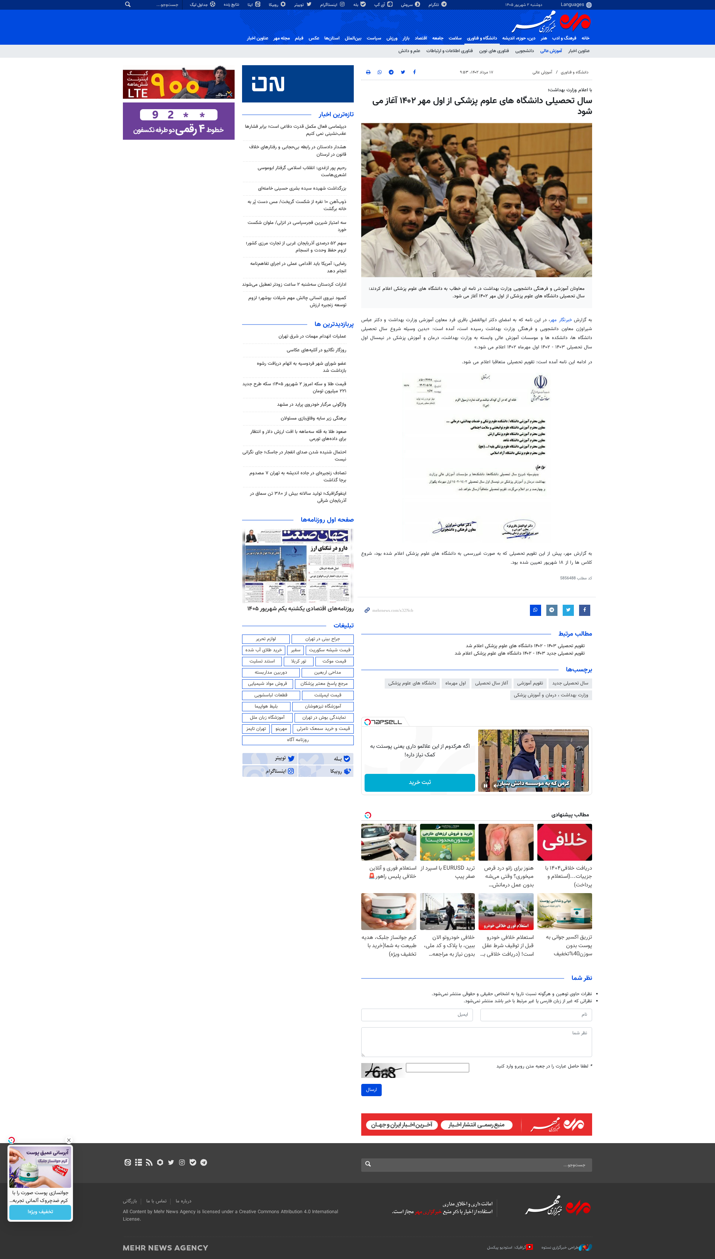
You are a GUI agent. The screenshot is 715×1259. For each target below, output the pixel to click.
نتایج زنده (232, 4)
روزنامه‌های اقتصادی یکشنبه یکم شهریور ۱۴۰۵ (300, 608)
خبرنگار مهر (561, 320)
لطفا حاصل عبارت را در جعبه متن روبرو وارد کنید (544, 1066)
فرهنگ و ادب (564, 38)
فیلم (299, 38)
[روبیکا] (160, 1163)
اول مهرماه (455, 683)
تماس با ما (156, 1201)
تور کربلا (298, 661)
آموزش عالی (551, 51)
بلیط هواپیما (266, 706)
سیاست (374, 38)
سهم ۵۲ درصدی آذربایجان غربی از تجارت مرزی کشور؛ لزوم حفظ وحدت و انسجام (296, 247)
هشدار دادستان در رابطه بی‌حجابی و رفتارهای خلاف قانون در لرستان (297, 150)
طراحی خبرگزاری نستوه (560, 1247)
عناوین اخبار (579, 51)
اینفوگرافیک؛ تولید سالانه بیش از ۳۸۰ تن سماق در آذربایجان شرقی (298, 497)
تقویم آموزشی (530, 683)
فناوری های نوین (494, 51)
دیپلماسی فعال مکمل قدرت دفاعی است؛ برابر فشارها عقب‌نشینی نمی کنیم (295, 130)
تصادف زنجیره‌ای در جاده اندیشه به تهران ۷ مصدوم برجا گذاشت (298, 476)
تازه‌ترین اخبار (336, 115)
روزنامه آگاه (298, 740)
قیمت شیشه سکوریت (329, 650)
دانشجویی (524, 51)
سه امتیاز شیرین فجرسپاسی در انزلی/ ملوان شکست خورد (297, 226)
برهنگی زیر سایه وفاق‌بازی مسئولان (313, 418)
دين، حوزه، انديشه (519, 38)
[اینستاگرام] (182, 1163)
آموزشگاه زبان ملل (267, 717)
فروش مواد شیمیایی (267, 683)
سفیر (296, 650)
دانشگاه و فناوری (482, 38)
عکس (314, 38)
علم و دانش (409, 51)
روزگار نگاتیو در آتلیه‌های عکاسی (316, 350)
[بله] (192, 1163)
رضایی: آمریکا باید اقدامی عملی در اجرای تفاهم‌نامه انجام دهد (298, 267)
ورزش (392, 38)
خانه (586, 38)
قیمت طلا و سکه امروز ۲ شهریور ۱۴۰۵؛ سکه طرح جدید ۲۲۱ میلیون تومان (294, 387)
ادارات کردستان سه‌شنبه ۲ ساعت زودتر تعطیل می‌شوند (294, 284)
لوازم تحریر (266, 639)
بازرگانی (130, 1201)
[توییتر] (171, 1163)
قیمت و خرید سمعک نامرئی (323, 729)
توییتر (299, 5)
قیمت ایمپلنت (327, 695)
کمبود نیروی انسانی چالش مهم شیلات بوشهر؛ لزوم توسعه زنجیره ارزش (297, 301)
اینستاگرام (329, 5)
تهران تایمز (256, 729)
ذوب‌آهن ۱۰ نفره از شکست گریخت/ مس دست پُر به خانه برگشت (297, 205)
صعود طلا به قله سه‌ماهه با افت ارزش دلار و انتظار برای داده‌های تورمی (298, 435)
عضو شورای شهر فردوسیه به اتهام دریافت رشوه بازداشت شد (301, 367)
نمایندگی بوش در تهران (324, 717)
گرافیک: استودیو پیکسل (506, 1247)
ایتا (251, 5)
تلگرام (434, 5)
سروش (407, 5)
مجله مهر (281, 38)
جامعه (438, 38)
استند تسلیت (262, 661)
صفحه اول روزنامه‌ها (327, 520)
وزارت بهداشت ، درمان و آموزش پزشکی (551, 695)
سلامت (455, 38)
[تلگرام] (203, 1163)
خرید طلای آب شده (263, 650)
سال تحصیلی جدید (570, 683)
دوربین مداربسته (271, 672)
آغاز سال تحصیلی (491, 683)
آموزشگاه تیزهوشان (323, 706)
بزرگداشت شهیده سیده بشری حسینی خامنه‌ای (302, 188)
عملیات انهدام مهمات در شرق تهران (312, 336)
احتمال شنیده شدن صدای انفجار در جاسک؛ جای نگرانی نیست (294, 456)
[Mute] (496, 785)
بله (356, 5)
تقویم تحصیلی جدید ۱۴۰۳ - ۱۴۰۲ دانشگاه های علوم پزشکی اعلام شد (520, 653)
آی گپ (380, 5)
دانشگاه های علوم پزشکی (412, 683)
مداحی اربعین (327, 672)
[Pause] (485, 785)
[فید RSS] (149, 1163)
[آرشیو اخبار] (138, 1163)
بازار (406, 38)
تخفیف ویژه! (40, 1212)
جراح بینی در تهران (322, 639)
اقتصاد (421, 38)
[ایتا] (127, 1163)
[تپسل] (367, 722)
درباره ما (183, 1201)
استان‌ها (332, 38)
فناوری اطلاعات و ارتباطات (449, 51)
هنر (544, 38)
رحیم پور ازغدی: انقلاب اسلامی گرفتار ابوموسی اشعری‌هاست (302, 171)
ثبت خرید (420, 782)
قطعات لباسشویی (270, 695)
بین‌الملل (353, 38)
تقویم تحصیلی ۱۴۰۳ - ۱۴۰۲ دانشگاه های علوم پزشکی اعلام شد (525, 646)
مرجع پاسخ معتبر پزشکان (324, 683)
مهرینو (281, 729)
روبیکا (274, 5)
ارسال (371, 1090)
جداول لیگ (199, 5)
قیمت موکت (334, 661)
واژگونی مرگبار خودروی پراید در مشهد (311, 404)
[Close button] (69, 1140)
